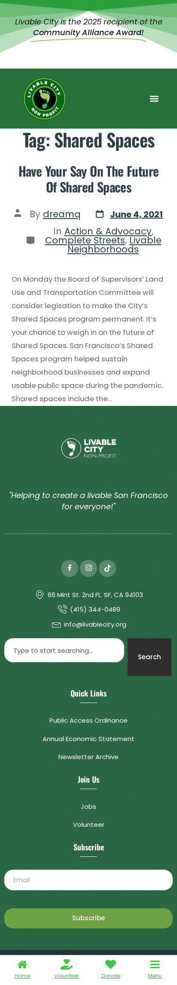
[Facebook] (69, 568)
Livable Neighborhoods (114, 244)
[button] (154, 99)
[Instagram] (88, 568)
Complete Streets (85, 240)
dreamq (62, 214)
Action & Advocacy (108, 231)
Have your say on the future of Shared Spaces (88, 178)
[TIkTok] (107, 568)
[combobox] (64, 650)
